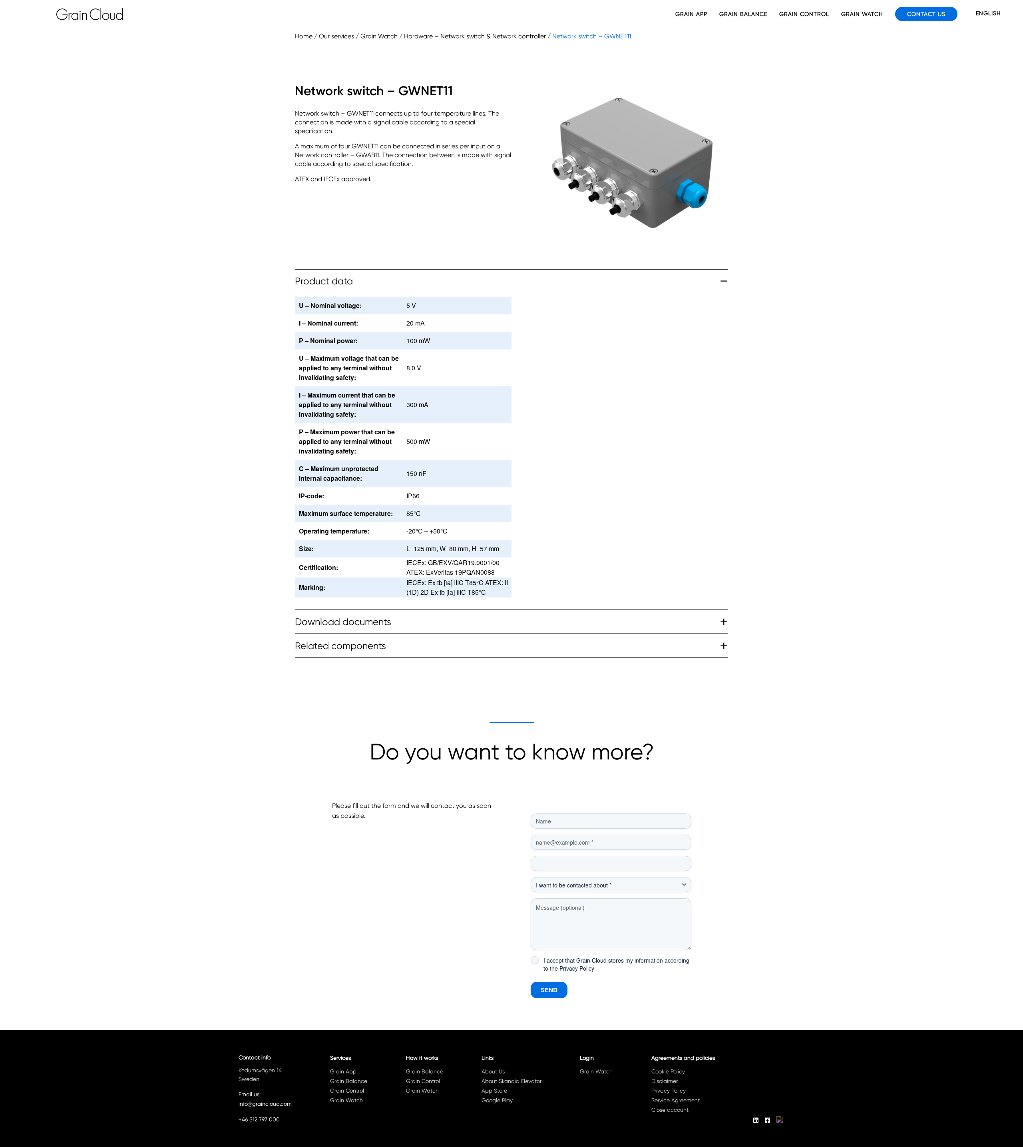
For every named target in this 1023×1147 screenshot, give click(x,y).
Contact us (926, 14)
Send (549, 989)
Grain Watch (862, 14)
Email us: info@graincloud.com (265, 1099)
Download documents (343, 621)
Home (303, 36)
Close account (670, 1110)
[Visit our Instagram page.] (780, 1120)
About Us (493, 1071)
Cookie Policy (668, 1071)
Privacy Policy (576, 968)
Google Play (497, 1100)
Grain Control (804, 14)
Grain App (691, 14)
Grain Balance (743, 14)
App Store (494, 1090)
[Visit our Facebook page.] (767, 1120)
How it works (422, 1058)
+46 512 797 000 (259, 1119)
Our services (336, 36)
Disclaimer (664, 1081)
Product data (324, 281)
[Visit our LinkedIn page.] (755, 1120)
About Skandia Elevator (511, 1081)
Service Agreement (675, 1100)
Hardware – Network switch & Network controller (475, 36)
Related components (340, 645)
